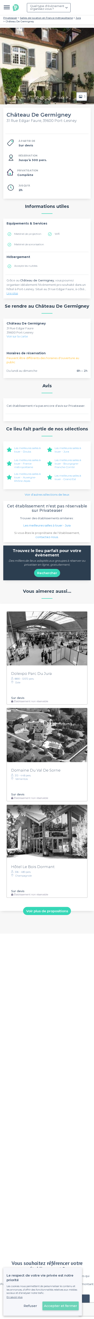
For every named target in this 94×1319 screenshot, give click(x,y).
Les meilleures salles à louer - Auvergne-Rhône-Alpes (27, 477)
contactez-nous (46, 537)
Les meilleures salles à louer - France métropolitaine (27, 463)
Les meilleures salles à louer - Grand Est (68, 477)
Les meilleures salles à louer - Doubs (27, 449)
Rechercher (47, 573)
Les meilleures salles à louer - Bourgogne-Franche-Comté (68, 463)
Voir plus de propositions (47, 911)
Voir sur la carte (17, 336)
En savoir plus (15, 1297)
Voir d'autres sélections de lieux (47, 494)
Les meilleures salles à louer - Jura (68, 449)
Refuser (30, 1306)
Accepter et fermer (60, 1306)
